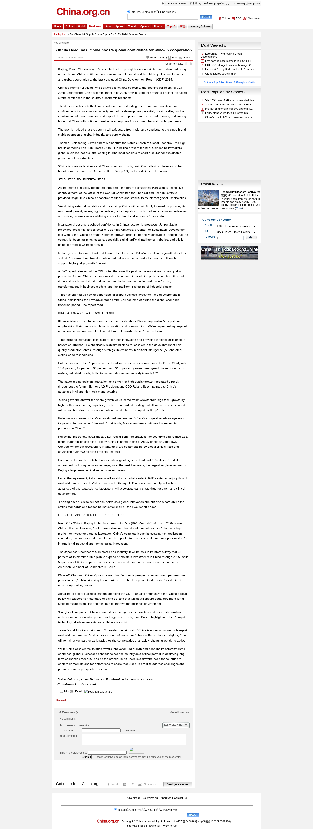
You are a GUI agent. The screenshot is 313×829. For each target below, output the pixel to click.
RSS (131, 784)
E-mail (187, 57)
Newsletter (150, 784)
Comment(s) (159, 57)
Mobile (115, 784)
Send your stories (177, 784)
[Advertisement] (123, 768)
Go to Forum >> (179, 712)
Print (175, 57)
